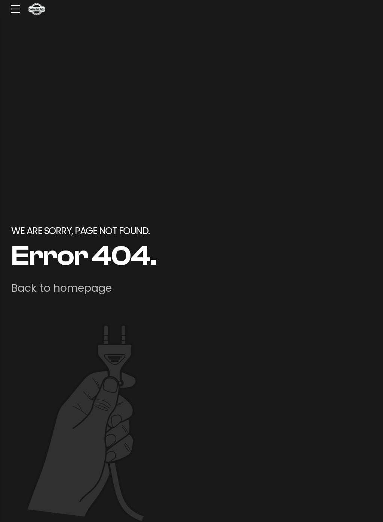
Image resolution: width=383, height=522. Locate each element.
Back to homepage (61, 287)
